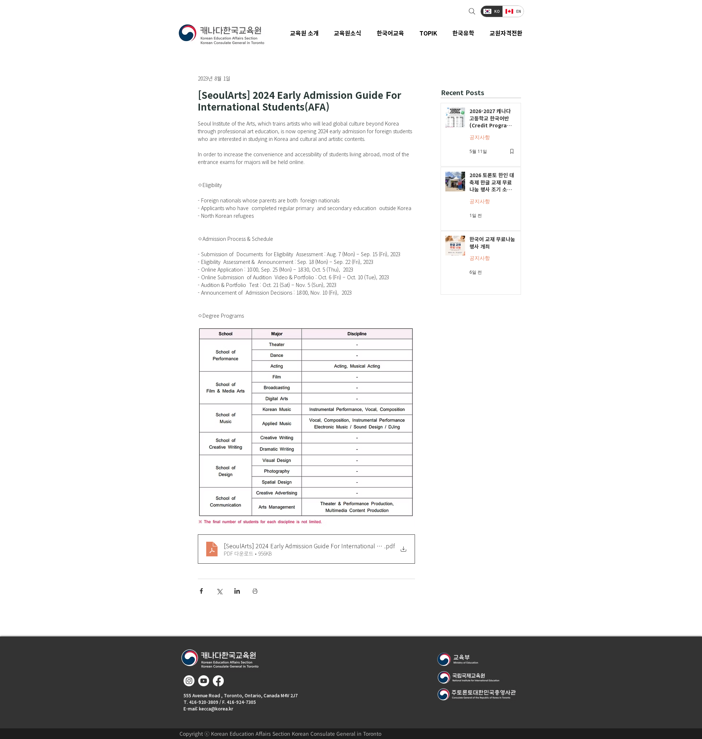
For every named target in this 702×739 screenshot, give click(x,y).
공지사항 (479, 137)
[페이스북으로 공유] (201, 590)
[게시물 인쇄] (255, 590)
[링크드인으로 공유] (237, 590)
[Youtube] (203, 680)
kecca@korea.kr (216, 708)
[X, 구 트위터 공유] (219, 590)
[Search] (471, 11)
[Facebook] (218, 680)
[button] (348, 33)
